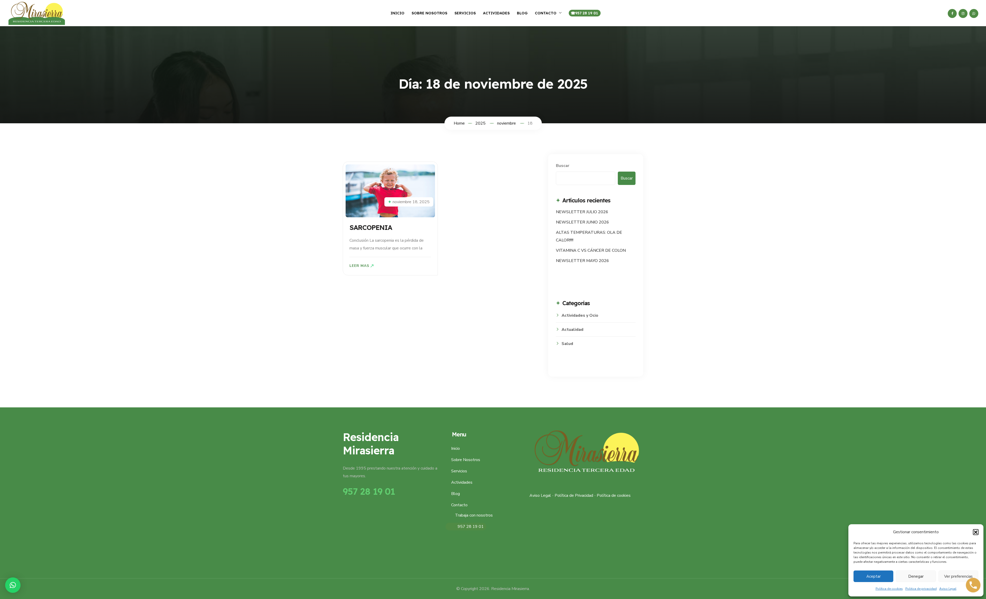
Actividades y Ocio (580, 315)
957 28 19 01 (586, 13)
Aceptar (873, 576)
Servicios (465, 13)
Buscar (562, 166)
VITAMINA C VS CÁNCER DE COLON (591, 250)
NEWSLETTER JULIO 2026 (582, 212)
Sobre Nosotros (429, 13)
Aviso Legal (947, 589)
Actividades (496, 13)
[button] (975, 532)
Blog (522, 13)
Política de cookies (889, 589)
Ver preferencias (958, 576)
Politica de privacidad (921, 589)
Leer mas (359, 265)
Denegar (916, 576)
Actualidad (572, 329)
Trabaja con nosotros (474, 515)
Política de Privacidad (574, 495)
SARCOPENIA (370, 227)
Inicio (397, 13)
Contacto (545, 13)
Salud (567, 344)
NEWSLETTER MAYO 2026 (582, 261)
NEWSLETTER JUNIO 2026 (582, 222)
